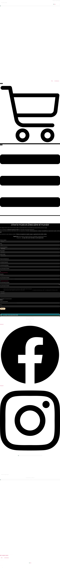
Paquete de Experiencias (4, 258)
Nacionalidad (2, 250)
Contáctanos (57, 80)
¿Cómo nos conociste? (4, 301)
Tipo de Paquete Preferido (4, 268)
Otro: (1, 304)
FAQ (52, 80)
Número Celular (2, 254)
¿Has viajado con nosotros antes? (6, 298)
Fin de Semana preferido (4, 265)
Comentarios (2, 291)
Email (1, 243)
